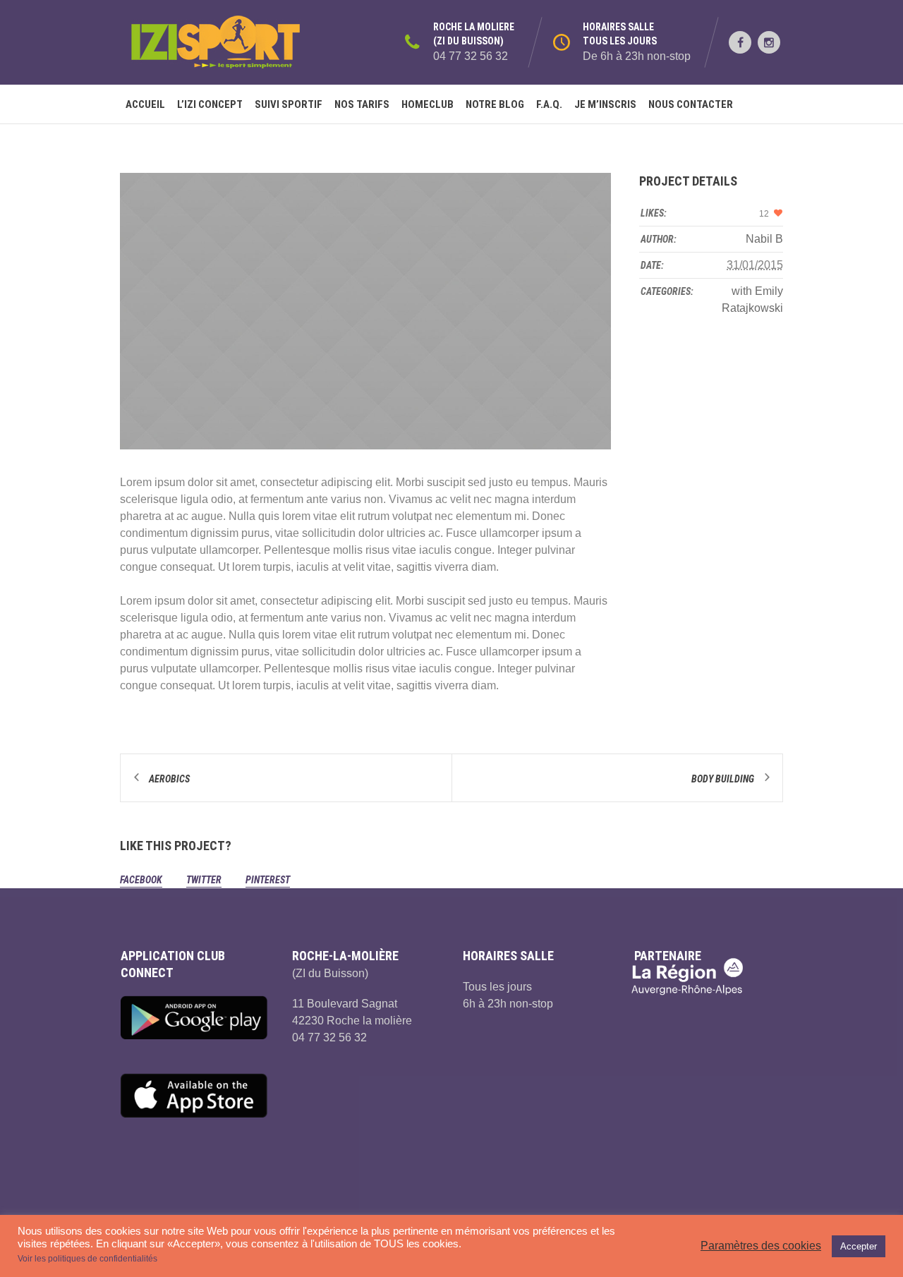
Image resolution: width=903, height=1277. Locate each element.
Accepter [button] (858, 1246)
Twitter (204, 879)
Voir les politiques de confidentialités (87, 1259)
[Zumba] (365, 311)
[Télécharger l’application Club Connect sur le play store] (195, 1017)
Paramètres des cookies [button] (761, 1246)
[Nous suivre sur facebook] (740, 42)
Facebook (141, 879)
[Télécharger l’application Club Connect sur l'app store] (195, 1095)
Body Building (722, 779)
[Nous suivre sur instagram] (769, 42)
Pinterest (268, 879)
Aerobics (169, 779)
